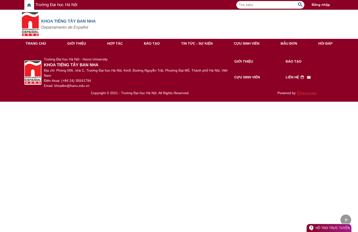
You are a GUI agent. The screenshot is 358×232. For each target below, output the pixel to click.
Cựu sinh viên (246, 43)
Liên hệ (298, 77)
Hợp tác (115, 43)
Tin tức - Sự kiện (197, 43)
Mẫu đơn (289, 43)
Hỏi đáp (325, 43)
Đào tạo (152, 43)
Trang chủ (36, 43)
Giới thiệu (76, 43)
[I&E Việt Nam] (306, 93)
